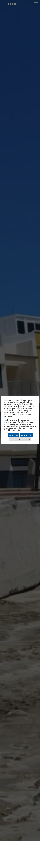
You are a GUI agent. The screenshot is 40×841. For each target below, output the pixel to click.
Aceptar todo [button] (13, 435)
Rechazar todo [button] (26, 435)
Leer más (16, 430)
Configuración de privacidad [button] (20, 439)
